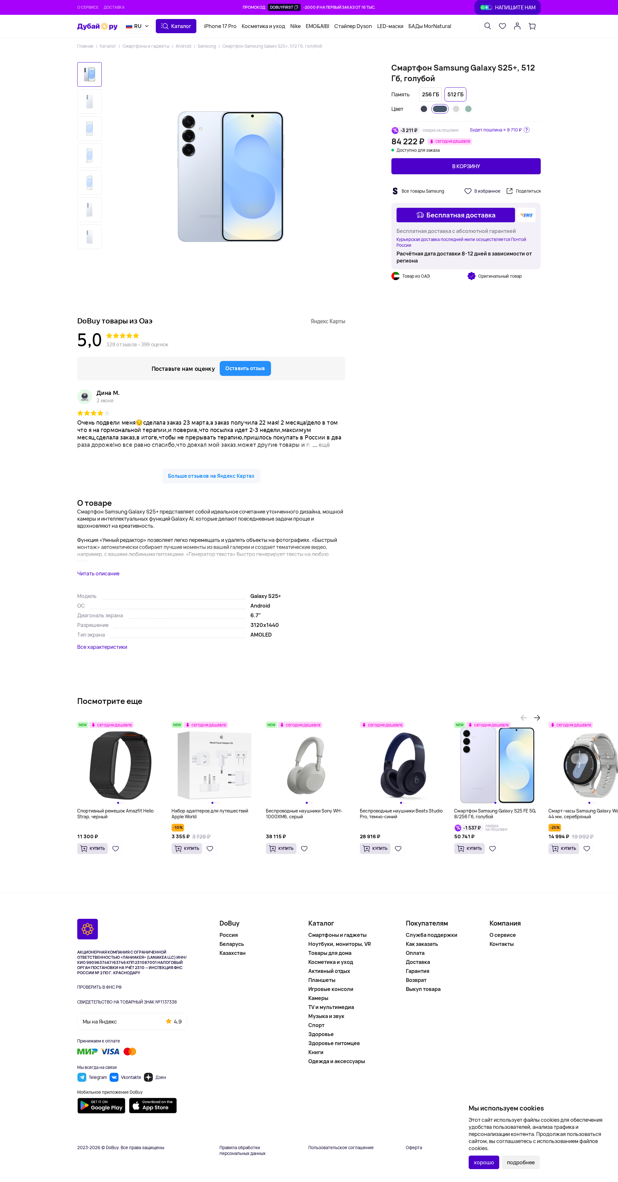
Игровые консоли (330, 989)
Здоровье (321, 1034)
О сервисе (87, 7)
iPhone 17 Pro (220, 26)
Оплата (415, 952)
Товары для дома (329, 952)
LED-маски (390, 26)
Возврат (416, 980)
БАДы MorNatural (429, 26)
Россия (229, 934)
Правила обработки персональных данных (243, 1150)
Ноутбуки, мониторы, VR (339, 943)
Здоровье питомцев (334, 1043)
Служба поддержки (431, 934)
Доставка (114, 7)
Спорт (316, 1025)
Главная (85, 46)
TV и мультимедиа (331, 1007)
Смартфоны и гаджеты (146, 46)
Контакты (502, 943)
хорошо (484, 1162)
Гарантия (417, 971)
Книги (315, 1052)
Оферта (414, 1147)
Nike (295, 26)
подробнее (521, 1162)
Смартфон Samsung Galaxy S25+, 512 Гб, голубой (272, 46)
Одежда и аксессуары (336, 1061)
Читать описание (98, 573)
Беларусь (232, 943)
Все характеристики (102, 646)
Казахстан (233, 952)
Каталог (108, 46)
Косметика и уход (263, 26)
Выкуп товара (423, 989)
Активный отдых (329, 971)
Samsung (207, 46)
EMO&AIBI (317, 26)
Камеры (318, 998)
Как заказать (422, 943)
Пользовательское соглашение (341, 1147)
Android (183, 46)
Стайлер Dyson (353, 26)
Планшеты (321, 980)
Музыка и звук (326, 1016)
